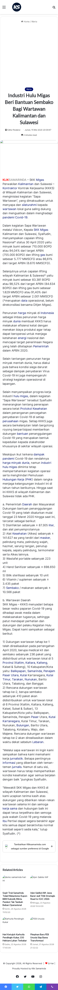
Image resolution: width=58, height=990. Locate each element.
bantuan (22, 433)
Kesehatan (19, 533)
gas (42, 254)
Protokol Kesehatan (33, 408)
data (24, 300)
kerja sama (10, 808)
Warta (34, 21)
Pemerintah (41, 346)
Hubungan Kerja (13, 479)
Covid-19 (21, 217)
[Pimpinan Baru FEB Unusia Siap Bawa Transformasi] (42, 924)
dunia (17, 321)
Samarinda (34, 671)
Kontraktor (10, 188)
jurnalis (17, 767)
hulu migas (21, 396)
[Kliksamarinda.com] (16, 7)
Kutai (23, 675)
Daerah (27, 504)
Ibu (5, 821)
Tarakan (17, 679)
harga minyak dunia (16, 462)
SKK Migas (41, 229)
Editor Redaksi (13, 130)
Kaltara (30, 662)
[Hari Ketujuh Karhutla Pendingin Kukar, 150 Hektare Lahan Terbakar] (15, 924)
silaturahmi (29, 205)
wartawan (9, 209)
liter (51, 525)
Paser (35, 717)
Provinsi (8, 662)
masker (45, 537)
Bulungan (22, 725)
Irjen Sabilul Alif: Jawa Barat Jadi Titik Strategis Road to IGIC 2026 (42, 895)
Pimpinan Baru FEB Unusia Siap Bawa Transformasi (39, 937)
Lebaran (38, 742)
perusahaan (11, 421)
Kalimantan (26, 184)
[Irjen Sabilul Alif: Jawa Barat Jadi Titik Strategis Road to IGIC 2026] (42, 883)
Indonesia (47, 313)
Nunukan (31, 679)
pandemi (8, 217)
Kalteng (42, 662)
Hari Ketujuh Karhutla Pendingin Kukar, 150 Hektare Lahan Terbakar (15, 937)
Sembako (12, 588)
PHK (29, 479)
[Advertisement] (29, 55)
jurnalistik (16, 758)
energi (22, 338)
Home (26, 21)
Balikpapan (18, 671)
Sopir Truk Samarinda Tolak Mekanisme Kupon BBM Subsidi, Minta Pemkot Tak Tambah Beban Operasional (15, 898)
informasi (9, 762)
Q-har (51, 963)
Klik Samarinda (39, 968)
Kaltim (19, 662)
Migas (40, 179)
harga (22, 313)
